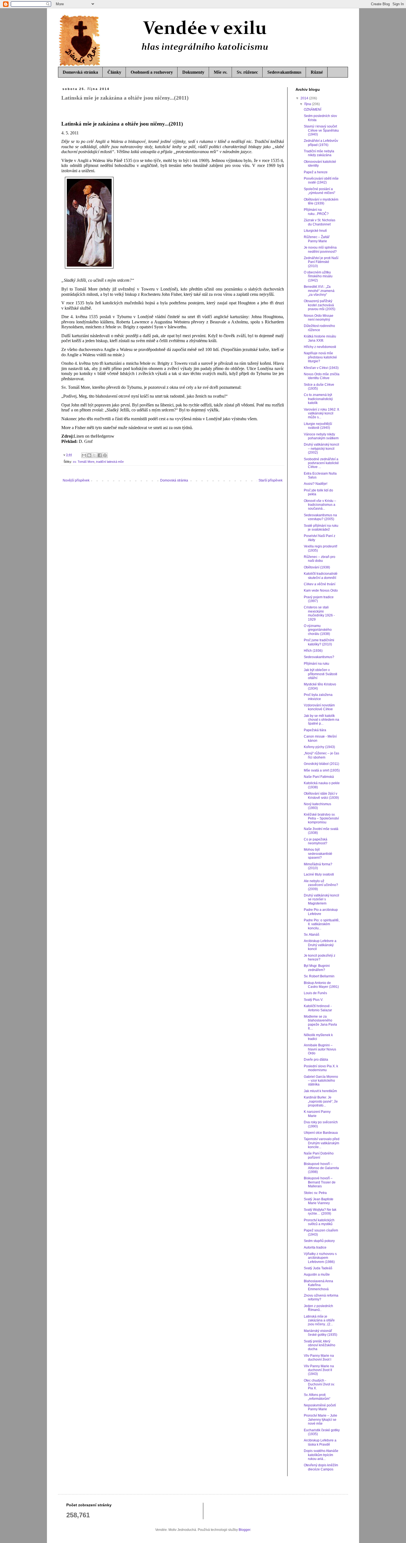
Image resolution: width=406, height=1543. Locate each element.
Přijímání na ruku (316, 664)
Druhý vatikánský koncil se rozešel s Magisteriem (321, 899)
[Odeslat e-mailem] (84, 455)
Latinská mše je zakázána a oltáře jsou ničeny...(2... (319, 1320)
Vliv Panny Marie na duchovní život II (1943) (319, 1370)
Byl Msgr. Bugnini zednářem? (317, 968)
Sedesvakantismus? (319, 657)
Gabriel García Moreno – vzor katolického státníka (321, 1081)
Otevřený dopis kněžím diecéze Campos (321, 1467)
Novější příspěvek (76, 480)
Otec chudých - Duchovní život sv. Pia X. (319, 1384)
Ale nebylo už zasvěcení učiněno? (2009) (321, 885)
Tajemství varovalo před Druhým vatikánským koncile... (321, 1143)
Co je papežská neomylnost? (315, 841)
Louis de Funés (315, 993)
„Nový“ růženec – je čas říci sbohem (321, 755)
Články (114, 72)
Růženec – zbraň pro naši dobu (319, 559)
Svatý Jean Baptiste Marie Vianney (318, 1201)
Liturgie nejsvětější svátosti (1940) (318, 426)
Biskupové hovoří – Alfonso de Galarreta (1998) (321, 1168)
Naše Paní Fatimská (319, 777)
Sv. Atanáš (311, 935)
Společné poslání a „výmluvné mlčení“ (319, 191)
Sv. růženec (247, 72)
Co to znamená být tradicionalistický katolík (318, 399)
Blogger (244, 1530)
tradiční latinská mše (110, 461)
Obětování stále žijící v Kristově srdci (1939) (321, 795)
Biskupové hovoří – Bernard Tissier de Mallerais (320, 1182)
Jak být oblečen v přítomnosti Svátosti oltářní (320, 674)
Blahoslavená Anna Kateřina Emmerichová (318, 1285)
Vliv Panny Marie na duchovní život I (319, 1357)
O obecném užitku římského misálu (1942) (318, 276)
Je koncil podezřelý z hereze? (319, 957)
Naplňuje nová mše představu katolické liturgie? (320, 357)
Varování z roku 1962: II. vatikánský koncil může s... (322, 413)
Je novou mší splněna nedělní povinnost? (320, 249)
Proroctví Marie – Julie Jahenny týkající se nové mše (320, 1419)
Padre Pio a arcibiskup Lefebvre (321, 912)
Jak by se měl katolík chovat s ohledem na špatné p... (321, 720)
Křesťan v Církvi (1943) (321, 368)
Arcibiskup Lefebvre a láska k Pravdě (320, 1442)
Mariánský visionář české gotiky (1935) (320, 1333)
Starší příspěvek (271, 480)
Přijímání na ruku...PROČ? (316, 212)
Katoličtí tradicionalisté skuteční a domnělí (321, 575)
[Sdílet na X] (94, 455)
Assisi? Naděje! (315, 484)
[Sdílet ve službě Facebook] (99, 455)
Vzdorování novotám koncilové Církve (319, 707)
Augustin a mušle (317, 1274)
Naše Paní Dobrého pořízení (319, 1155)
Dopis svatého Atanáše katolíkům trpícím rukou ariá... (321, 1455)
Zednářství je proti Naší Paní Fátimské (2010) (321, 262)
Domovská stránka (80, 72)
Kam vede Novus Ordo (321, 590)
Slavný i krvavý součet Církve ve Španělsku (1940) (321, 130)
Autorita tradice (315, 1247)
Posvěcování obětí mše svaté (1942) (321, 180)
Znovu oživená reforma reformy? (321, 1297)
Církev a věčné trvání (319, 584)
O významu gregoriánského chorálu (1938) (318, 630)
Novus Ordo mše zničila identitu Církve (321, 376)
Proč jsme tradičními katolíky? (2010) (319, 642)
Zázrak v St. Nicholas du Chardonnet (319, 222)
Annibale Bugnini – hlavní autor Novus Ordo (320, 1049)
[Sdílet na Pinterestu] (105, 455)
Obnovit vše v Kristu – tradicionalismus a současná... (320, 505)
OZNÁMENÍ (312, 109)
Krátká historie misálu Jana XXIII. (320, 338)
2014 (304, 98)
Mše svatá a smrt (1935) (322, 770)
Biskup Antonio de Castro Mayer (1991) (321, 985)
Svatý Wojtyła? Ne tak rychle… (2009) (320, 1211)
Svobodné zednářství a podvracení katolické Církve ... (321, 463)
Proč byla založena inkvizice (318, 697)
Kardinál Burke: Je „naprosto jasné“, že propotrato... (321, 1101)
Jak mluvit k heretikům (320, 1091)
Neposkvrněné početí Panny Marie (320, 1407)
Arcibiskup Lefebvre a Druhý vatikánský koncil (320, 945)
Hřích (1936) (313, 651)
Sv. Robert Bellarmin (319, 976)
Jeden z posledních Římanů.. (318, 1308)
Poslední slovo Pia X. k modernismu (321, 1068)
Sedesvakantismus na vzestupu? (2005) (320, 517)
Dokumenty (193, 72)
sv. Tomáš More (83, 461)
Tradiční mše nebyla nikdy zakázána (319, 153)
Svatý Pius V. (313, 1000)
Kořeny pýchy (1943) (319, 747)
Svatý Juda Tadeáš (318, 1268)
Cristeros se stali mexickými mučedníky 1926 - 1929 (319, 613)
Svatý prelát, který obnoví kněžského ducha (319, 1345)
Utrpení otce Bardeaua (321, 1133)
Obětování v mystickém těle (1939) (321, 201)
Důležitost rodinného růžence (319, 328)
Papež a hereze (316, 172)
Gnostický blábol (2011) (321, 764)
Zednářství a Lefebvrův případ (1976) (321, 143)
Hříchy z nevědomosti (320, 347)
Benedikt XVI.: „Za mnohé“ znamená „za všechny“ (319, 291)
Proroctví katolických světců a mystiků (319, 1222)
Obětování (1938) (317, 567)
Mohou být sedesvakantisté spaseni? (318, 854)
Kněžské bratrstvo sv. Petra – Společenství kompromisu (321, 818)
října (308, 104)
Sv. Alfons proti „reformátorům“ (317, 1397)
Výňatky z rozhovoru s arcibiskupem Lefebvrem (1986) (320, 1258)
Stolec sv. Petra (315, 1193)
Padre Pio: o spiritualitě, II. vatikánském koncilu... (321, 924)
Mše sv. (220, 72)
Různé (317, 72)
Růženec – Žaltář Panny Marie (316, 239)
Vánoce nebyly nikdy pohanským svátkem (321, 436)
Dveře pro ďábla (316, 1060)
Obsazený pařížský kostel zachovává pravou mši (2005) (319, 305)
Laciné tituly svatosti (319, 874)
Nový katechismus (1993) (317, 806)
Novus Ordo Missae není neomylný (318, 317)
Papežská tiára (315, 730)
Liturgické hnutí (315, 231)
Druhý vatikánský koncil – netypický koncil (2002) (321, 448)
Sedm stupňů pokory (319, 1241)
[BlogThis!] (89, 455)
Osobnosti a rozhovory (152, 72)
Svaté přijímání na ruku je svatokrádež (321, 527)
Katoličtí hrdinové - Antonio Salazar (318, 1008)
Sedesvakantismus (284, 72)
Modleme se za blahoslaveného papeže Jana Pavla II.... (320, 1022)
